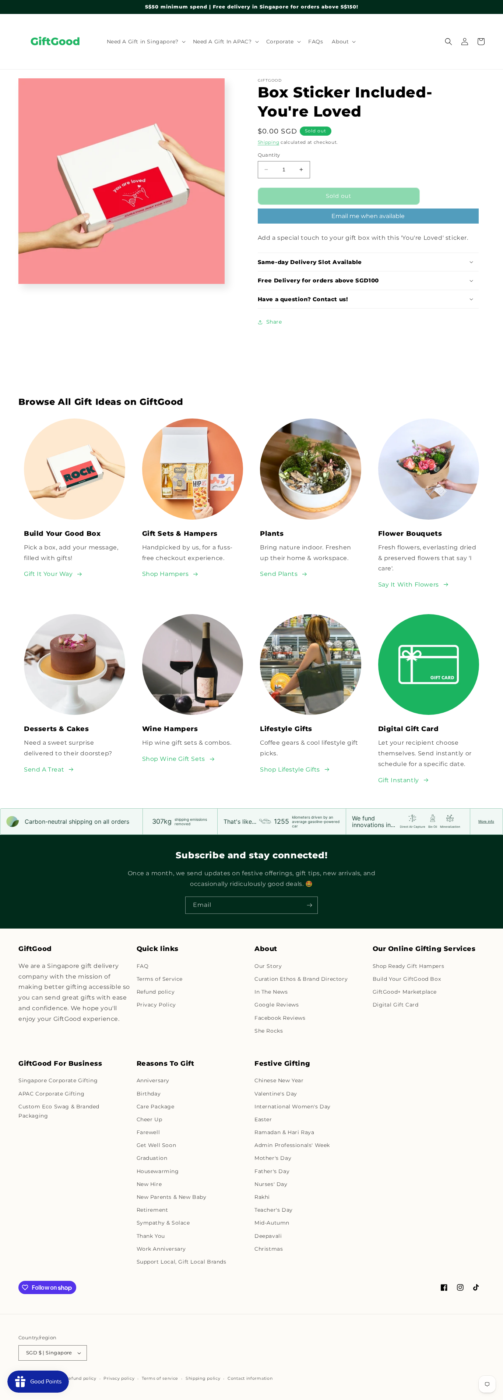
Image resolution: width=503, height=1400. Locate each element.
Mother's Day (272, 1158)
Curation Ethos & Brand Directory (301, 979)
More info (486, 821)
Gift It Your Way (48, 573)
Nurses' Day (271, 1184)
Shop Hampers (165, 573)
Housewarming (158, 1171)
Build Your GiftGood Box (407, 979)
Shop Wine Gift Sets (173, 758)
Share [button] (274, 321)
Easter (263, 1119)
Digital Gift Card (396, 1004)
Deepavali (268, 1236)
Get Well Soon (156, 1145)
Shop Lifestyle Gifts (290, 769)
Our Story (268, 966)
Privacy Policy (156, 1004)
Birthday (149, 1093)
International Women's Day (292, 1106)
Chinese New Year (279, 1080)
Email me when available (368, 216)
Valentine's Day (275, 1093)
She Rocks (268, 1030)
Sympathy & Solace (163, 1222)
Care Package (156, 1106)
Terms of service (160, 1378)
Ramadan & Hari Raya (284, 1132)
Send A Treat (44, 769)
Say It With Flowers (408, 584)
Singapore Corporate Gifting (58, 1080)
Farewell (148, 1132)
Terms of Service (160, 979)
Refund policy (156, 991)
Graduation (152, 1158)
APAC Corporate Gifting (51, 1093)
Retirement (152, 1210)
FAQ (143, 966)
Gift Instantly (398, 780)
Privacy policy (118, 1378)
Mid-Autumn (271, 1222)
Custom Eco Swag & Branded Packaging (58, 1111)
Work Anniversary (161, 1249)
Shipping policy (203, 1378)
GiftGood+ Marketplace (405, 991)
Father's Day (271, 1171)
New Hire (149, 1184)
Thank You (151, 1236)
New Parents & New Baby (172, 1197)
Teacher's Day (273, 1210)
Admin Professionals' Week (292, 1145)
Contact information (250, 1378)
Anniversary (153, 1080)
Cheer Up (149, 1119)
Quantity (269, 155)
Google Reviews (276, 1004)
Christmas (268, 1249)
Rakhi (262, 1197)
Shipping (268, 142)
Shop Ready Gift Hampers (408, 966)
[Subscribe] (309, 905)
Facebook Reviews (280, 1018)
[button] (145, 41)
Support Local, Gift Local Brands (181, 1261)
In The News (271, 991)
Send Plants (279, 573)
